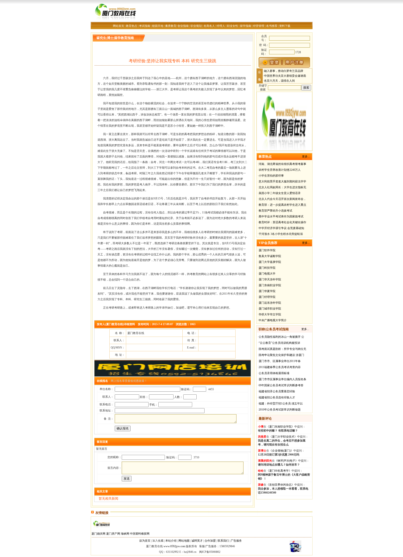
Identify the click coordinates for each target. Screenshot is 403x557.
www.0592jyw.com (174, 546)
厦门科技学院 (267, 267)
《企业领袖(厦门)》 (281, 450)
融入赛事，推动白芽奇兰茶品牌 (283, 71)
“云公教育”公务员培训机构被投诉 (279, 343)
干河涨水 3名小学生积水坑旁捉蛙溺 (281, 234)
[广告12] (172, 376)
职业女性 (232, 26)
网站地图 (184, 540)
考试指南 (144, 26)
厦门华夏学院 (267, 291)
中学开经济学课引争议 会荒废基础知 (281, 228)
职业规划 (196, 26)
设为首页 (144, 540)
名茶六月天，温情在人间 (279, 80)
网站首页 (118, 26)
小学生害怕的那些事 (271, 175)
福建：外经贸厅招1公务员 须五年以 (281, 403)
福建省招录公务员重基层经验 (277, 391)
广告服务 (236, 540)
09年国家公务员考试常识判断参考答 (281, 385)
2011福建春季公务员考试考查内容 (280, 367)
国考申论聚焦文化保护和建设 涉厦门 (281, 355)
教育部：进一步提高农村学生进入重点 (282, 204)
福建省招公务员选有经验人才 (277, 397)
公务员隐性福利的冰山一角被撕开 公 (281, 336)
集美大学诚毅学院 (270, 256)
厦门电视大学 (267, 273)
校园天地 (157, 26)
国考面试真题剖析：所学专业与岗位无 (282, 349)
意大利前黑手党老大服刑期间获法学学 (282, 181)
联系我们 (223, 540)
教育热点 (131, 26)
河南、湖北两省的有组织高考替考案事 (282, 164)
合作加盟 (210, 540)
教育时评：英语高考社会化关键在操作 (282, 222)
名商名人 (209, 26)
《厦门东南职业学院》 (280, 426)
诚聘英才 (197, 540)
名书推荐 (271, 26)
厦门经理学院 (267, 297)
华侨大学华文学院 (270, 314)
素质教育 (170, 26)
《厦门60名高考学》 (279, 470)
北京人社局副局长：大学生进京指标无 (282, 187)
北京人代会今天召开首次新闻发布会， (282, 199)
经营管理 (258, 26)
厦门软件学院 (267, 250)
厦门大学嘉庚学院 (270, 262)
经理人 (221, 26)
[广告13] (284, 150)
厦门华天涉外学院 (270, 279)
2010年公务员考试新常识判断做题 (280, 409)
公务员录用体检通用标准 (274, 373)
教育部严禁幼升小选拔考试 (275, 210)
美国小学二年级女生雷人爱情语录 (280, 193)
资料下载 (284, 26)
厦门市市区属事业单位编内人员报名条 (282, 379)
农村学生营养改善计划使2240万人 (280, 169)
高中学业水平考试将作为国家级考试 (281, 216)
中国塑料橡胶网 (139, 533)
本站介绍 (171, 540)
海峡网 (125, 533)
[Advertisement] (148, 71)
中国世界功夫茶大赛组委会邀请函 (285, 75)
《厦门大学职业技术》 (283, 436)
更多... (306, 156)
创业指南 (183, 26)
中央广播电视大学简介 (273, 320)
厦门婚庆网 (98, 533)
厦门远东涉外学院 (270, 302)
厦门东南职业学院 (270, 285)
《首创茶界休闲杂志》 (280, 484)
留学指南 (245, 26)
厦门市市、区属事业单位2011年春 (280, 361)
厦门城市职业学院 (270, 308)
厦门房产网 (113, 533)
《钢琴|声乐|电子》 (286, 460)
